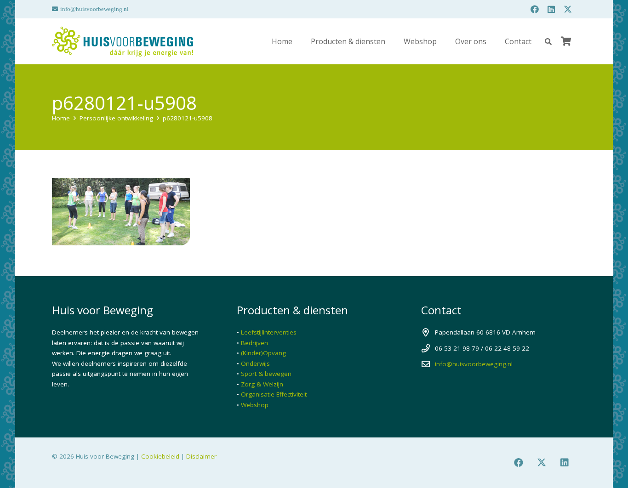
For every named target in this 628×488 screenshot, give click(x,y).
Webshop (254, 405)
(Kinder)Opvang (263, 353)
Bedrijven (254, 343)
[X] (567, 9)
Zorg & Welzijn (262, 384)
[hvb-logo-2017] (122, 42)
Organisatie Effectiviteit (274, 394)
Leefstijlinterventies (269, 332)
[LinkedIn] (551, 9)
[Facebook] (534, 9)
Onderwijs (255, 363)
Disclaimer (201, 456)
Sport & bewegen (266, 373)
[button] (548, 41)
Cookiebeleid (160, 456)
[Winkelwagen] (566, 41)
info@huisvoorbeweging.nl (474, 364)
